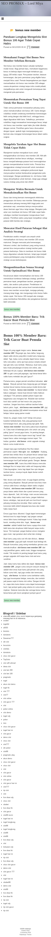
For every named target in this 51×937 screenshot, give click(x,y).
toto (4, 723)
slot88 (5, 751)
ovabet (6, 621)
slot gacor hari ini (10, 783)
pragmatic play (9, 755)
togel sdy (6, 716)
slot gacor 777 (8, 702)
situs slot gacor (9, 656)
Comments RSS (25, 932)
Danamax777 (8, 638)
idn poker (6, 748)
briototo (6, 631)
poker (5, 720)
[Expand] (2, 18)
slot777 (6, 744)
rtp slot (6, 790)
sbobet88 (6, 882)
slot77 (5, 695)
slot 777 (6, 691)
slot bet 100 (8, 674)
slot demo (7, 712)
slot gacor (7, 734)
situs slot (6, 741)
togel (5, 681)
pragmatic (7, 677)
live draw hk (8, 808)
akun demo (7, 758)
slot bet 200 (8, 670)
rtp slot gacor (8, 907)
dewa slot (7, 667)
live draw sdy (8, 797)
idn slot (6, 642)
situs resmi (20, 616)
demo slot (7, 737)
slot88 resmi (8, 815)
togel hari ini (8, 730)
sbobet (6, 804)
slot (4, 705)
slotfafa (6, 649)
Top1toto (6, 659)
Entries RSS (25, 930)
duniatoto (6, 635)
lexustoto (6, 645)
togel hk (6, 688)
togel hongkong (9, 822)
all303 (5, 628)
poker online (8, 709)
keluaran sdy (8, 847)
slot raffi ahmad (9, 663)
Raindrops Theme (25, 934)
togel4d (6, 624)
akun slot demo (9, 684)
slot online (7, 698)
